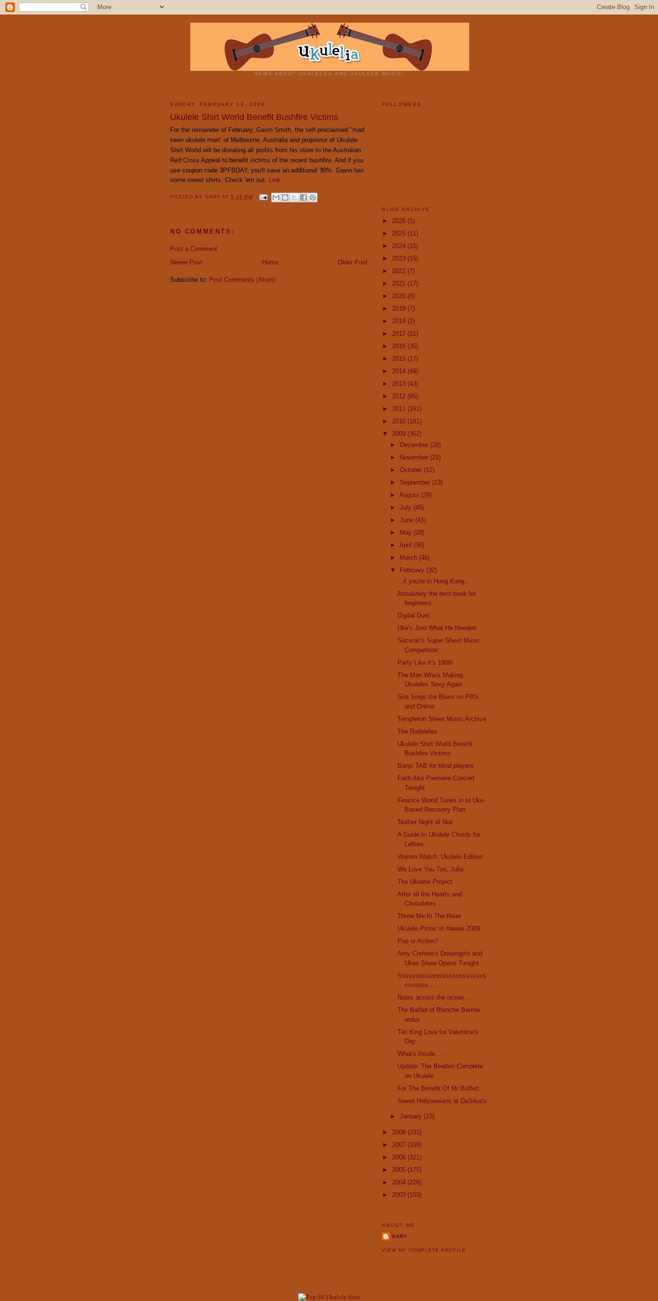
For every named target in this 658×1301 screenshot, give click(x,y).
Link (274, 180)
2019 (400, 308)
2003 (400, 1194)
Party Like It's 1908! (425, 662)
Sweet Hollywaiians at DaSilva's (442, 1100)
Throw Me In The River (429, 916)
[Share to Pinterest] (312, 197)
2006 (400, 1157)
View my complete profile (424, 1250)
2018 (400, 321)
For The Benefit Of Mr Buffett (438, 1088)
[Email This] (276, 197)
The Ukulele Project (424, 881)
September (416, 482)
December (415, 444)
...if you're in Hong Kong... (433, 581)
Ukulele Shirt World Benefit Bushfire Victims (254, 117)
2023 (400, 258)
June (407, 520)
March (409, 557)
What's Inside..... (421, 1053)
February (413, 570)
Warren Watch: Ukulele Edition (440, 856)
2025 (400, 233)
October (412, 469)
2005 (400, 1169)
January (412, 1116)
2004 (400, 1182)
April (406, 545)
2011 (400, 408)
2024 (400, 246)
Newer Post (186, 262)
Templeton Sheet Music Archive (441, 719)
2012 (400, 396)
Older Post (353, 262)
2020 (400, 296)
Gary (213, 196)
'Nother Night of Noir (425, 822)
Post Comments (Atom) (242, 279)
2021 (400, 283)
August (410, 495)
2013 (400, 383)
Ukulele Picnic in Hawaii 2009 (438, 928)
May (407, 532)
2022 (400, 271)
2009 (400, 433)
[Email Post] (263, 196)
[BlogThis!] (285, 197)
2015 (400, 358)
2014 (400, 371)
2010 (400, 421)
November (415, 457)
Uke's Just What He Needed (436, 627)
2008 (400, 1132)
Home (270, 262)
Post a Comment (193, 248)
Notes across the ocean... (433, 997)
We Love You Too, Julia (430, 869)
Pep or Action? (417, 941)
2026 (400, 220)
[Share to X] (294, 197)
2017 (400, 333)
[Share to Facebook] (303, 197)
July (406, 507)
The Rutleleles (417, 731)
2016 (400, 346)
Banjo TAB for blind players (435, 765)
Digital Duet (413, 615)
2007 (400, 1144)
